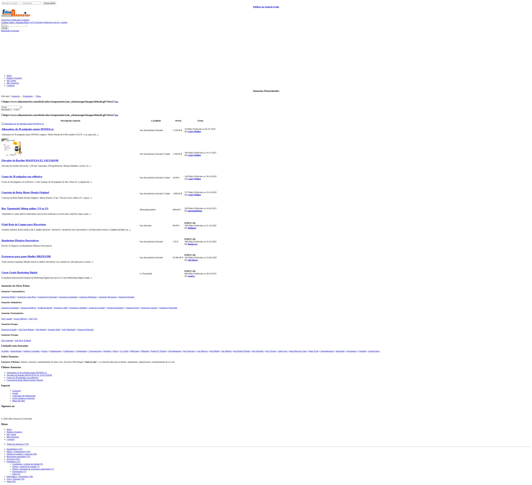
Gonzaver (16, 391)
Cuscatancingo (95, 351)
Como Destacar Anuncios (23, 398)
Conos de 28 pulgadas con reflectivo (23, 377)
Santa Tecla (313, 351)
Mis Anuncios (13, 83)
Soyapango (351, 351)
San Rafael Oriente (241, 351)
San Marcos (202, 351)
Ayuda (15, 393)
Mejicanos (135, 351)
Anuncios (15, 96)
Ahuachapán (16, 351)
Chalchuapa (68, 351)
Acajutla (5, 351)
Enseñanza (28, 96)
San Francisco (189, 351)
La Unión (124, 351)
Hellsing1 (192, 228)
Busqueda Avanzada (10, 30)
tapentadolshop (195, 211)
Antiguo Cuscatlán (31, 351)
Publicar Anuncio (14, 78)
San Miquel (226, 351)
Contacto (11, 85)
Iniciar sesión (49, 3)
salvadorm (193, 260)
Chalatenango (55, 351)
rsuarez (191, 276)
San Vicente (271, 351)
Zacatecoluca (374, 351)
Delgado (107, 351)
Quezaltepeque (175, 351)
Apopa (44, 351)
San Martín (215, 351)
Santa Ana (282, 351)
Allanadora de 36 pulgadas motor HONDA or (27, 372)
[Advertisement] (266, 52)
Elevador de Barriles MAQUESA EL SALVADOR (29, 375)
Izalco (116, 351)
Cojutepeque (81, 351)
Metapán (145, 351)
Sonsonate (340, 351)
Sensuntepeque (327, 351)
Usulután (362, 351)
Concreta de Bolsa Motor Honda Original (25, 380)
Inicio (9, 75)
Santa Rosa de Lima (298, 351)
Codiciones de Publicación (23, 396)
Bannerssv (193, 244)
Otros (38, 96)
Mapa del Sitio (18, 401)
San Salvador (258, 351)
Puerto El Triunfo (159, 351)
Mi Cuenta (11, 80)
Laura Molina (194, 131)
